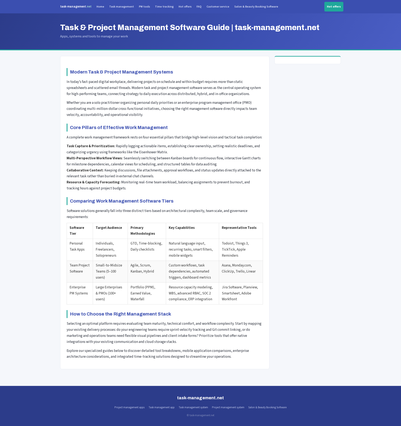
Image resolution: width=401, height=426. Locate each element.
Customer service (218, 7)
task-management (75, 6)
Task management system (193, 407)
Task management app (161, 407)
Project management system (228, 407)
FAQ (199, 7)
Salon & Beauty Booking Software (256, 7)
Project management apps (129, 407)
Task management (121, 7)
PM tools (144, 7)
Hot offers (185, 7)
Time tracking (164, 7)
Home (100, 7)
